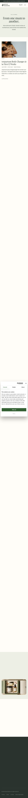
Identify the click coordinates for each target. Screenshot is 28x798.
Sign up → (14, 731)
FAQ (2, 784)
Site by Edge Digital (19, 794)
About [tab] (22, 387)
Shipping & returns (6, 781)
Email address (5, 724)
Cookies (12, 794)
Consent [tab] (5, 387)
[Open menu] (25, 5)
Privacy (3, 794)
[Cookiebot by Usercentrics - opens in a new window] (17, 383)
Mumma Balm (4, 764)
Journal (16, 762)
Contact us (4, 779)
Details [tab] (14, 387)
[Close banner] (25, 383)
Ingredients (17, 765)
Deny (14, 413)
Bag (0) (20, 4)
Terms (7, 794)
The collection (18, 767)
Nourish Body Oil (5, 767)
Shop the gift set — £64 (9, 677)
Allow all (14, 409)
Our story (17, 760)
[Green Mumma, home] (6, 5)
